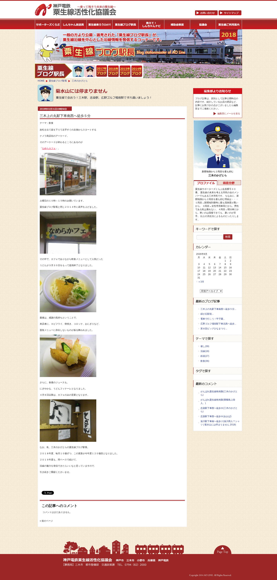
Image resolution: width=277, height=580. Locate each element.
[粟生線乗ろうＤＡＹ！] (100, 24)
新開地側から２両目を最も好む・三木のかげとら (78, 71)
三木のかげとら (80, 80)
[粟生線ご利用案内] (229, 24)
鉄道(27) (204, 356)
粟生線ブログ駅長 (58, 80)
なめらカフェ (49, 148)
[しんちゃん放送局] (74, 24)
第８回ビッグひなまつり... (213, 328)
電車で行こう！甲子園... (212, 318)
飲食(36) (204, 361)
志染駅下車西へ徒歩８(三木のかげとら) (218, 410)
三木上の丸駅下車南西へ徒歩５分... (218, 309)
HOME (41, 80)
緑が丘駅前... (206, 314)
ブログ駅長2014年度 (137, 71)
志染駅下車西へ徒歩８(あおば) (215, 416)
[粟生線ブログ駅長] (125, 24)
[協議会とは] (203, 24)
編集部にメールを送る (228, 113)
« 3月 (201, 281)
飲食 (51, 123)
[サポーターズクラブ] (48, 24)
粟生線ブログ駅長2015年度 (125, 71)
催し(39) (204, 346)
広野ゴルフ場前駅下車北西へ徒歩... (218, 323)
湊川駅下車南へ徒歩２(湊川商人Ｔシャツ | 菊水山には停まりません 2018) (220, 423)
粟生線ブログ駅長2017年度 (102, 71)
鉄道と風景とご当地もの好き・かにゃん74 (90, 71)
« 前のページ (46, 521)
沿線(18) (204, 351)
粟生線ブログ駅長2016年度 (113, 71)
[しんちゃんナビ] (151, 24)
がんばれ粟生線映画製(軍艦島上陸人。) (217, 401)
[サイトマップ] (218, 14)
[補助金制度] (177, 24)
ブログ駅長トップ (53, 71)
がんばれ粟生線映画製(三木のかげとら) (218, 393)
